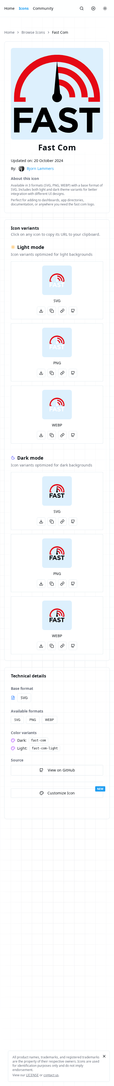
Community (43, 8)
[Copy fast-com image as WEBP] (51, 646)
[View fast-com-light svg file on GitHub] (73, 311)
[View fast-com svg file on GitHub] (73, 521)
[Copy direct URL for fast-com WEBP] (62, 646)
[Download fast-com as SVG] (41, 521)
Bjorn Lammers (40, 168)
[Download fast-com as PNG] (41, 583)
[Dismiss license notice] (104, 1056)
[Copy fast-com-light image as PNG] (51, 373)
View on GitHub (61, 770)
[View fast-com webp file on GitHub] (73, 646)
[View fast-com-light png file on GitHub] (73, 373)
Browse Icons (33, 32)
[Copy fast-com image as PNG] (51, 583)
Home (9, 8)
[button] (57, 280)
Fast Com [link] (60, 32)
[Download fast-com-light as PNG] (41, 373)
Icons (24, 8)
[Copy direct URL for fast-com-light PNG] (62, 373)
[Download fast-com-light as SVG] (41, 311)
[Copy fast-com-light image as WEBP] (51, 435)
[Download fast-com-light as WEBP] (41, 435)
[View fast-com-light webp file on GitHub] (73, 435)
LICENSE (32, 1075)
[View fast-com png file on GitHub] (73, 583)
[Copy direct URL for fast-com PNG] (62, 583)
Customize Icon (61, 792)
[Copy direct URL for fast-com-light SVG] (62, 311)
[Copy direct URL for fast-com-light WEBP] (62, 435)
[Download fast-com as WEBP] (41, 646)
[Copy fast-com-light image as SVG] (51, 311)
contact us (51, 1075)
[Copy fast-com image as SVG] (51, 521)
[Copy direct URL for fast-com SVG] (62, 521)
